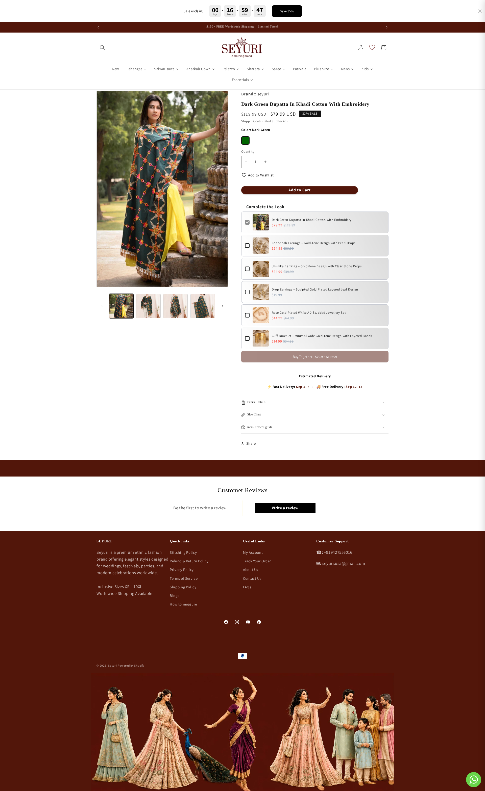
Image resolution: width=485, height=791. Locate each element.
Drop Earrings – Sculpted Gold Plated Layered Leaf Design (315, 289)
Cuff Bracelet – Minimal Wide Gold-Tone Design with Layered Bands (322, 336)
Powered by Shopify (131, 665)
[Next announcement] (386, 27)
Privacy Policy (182, 569)
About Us (250, 569)
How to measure (183, 604)
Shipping (248, 121)
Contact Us (252, 578)
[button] (102, 48)
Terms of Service (184, 578)
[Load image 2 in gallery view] (148, 306)
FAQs (247, 587)
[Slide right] (222, 306)
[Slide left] (102, 306)
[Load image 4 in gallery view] (202, 306)
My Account (253, 552)
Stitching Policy (183, 552)
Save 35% (287, 11)
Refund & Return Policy (189, 561)
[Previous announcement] (98, 27)
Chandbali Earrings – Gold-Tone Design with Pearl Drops (313, 243)
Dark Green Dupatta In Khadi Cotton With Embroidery (312, 220)
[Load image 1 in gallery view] (121, 306)
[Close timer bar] (480, 11)
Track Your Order (257, 561)
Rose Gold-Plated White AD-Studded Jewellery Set (309, 312)
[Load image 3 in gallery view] (175, 306)
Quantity (247, 151)
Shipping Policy (183, 587)
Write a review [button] (285, 508)
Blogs (174, 595)
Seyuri (112, 665)
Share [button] (251, 443)
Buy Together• (315, 356)
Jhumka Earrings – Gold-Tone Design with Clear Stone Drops (317, 266)
